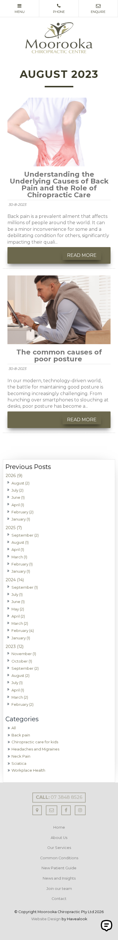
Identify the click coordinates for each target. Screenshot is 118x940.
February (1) (22, 564)
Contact (59, 898)
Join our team (59, 888)
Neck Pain (20, 756)
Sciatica (18, 763)
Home (59, 827)
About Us (59, 837)
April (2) (18, 616)
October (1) (21, 661)
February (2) (22, 512)
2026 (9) (14, 475)
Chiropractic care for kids (34, 742)
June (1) (18, 497)
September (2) (25, 535)
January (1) (20, 519)
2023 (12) (14, 646)
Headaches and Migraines (35, 749)
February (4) (22, 630)
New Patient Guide (59, 868)
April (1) (17, 504)
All (13, 728)
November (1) (23, 653)
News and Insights (59, 878)
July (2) (17, 490)
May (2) (17, 609)
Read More (82, 255)
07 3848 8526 (59, 797)
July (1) (17, 594)
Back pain (20, 735)
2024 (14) (15, 579)
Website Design (46, 919)
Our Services (59, 848)
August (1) (20, 542)
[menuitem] (59, 827)
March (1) (19, 557)
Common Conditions (59, 858)
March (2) (19, 623)
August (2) (20, 483)
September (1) (24, 587)
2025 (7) (14, 527)
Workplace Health (28, 770)
